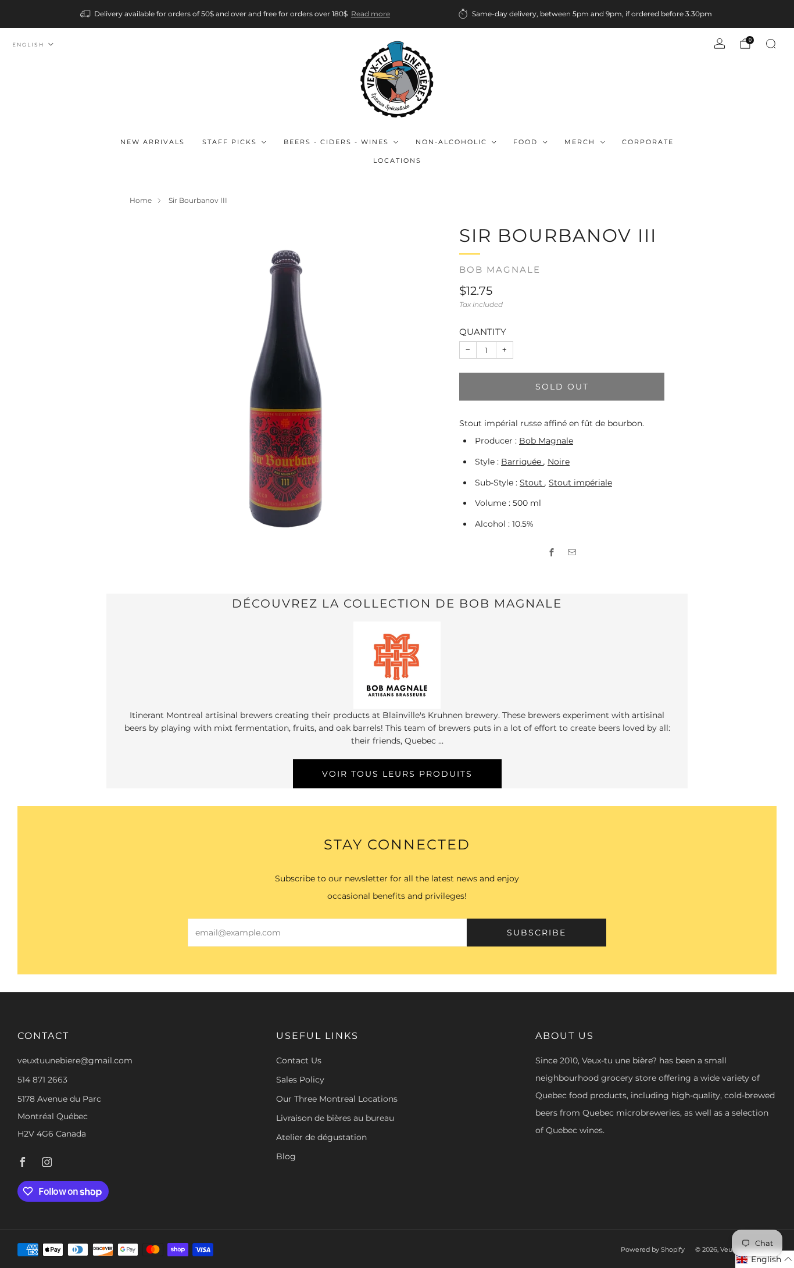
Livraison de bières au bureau (335, 1118)
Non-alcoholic (451, 142)
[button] (764, 1259)
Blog (286, 1156)
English (28, 44)
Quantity (482, 331)
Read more (370, 13)
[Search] (771, 43)
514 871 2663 (42, 1079)
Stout (532, 482)
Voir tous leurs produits (397, 774)
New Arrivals (152, 142)
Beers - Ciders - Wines (336, 142)
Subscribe (536, 932)
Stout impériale (580, 482)
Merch (579, 142)
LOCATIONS (397, 160)
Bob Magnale (500, 270)
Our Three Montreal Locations (337, 1099)
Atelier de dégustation (321, 1137)
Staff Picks (229, 142)
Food (525, 142)
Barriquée (522, 461)
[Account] (719, 43)
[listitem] (236, 14)
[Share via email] (572, 553)
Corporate (648, 142)
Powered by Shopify (653, 1249)
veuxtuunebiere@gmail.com (75, 1060)
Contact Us (298, 1060)
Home (141, 200)
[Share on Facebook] (552, 553)
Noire (559, 461)
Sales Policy (300, 1079)
